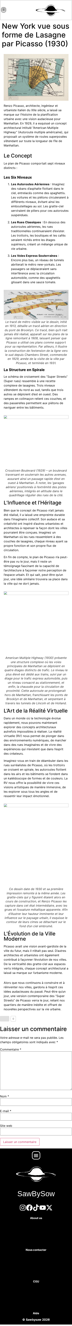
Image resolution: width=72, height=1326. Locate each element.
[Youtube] (42, 1207)
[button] (36, 1155)
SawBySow (36, 1194)
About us (36, 1218)
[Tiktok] (36, 1207)
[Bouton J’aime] (4, 1018)
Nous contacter (36, 1250)
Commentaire (10, 1049)
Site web (6, 1125)
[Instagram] (22, 1207)
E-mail (5, 1111)
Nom (4, 1096)
